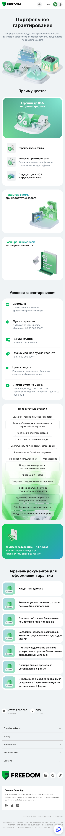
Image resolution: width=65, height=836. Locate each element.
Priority (7, 736)
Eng (47, 4)
